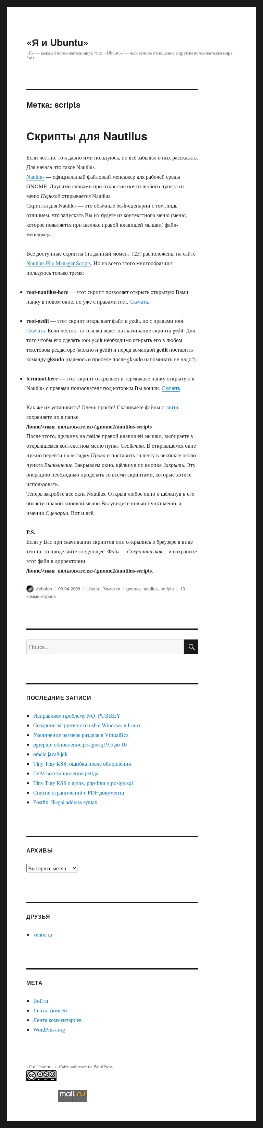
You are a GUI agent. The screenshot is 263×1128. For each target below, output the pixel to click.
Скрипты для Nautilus (86, 136)
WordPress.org (49, 1029)
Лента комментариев (57, 1019)
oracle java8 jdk (50, 753)
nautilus (150, 588)
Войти (40, 1000)
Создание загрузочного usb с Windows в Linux (87, 725)
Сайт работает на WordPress (86, 1067)
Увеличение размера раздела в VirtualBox (81, 734)
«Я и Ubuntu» (57, 42)
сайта (171, 407)
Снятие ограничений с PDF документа (78, 792)
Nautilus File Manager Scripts (58, 263)
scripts (167, 588)
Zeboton (44, 588)
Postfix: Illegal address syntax (65, 802)
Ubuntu (93, 588)
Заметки (111, 588)
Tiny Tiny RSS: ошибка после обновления (82, 763)
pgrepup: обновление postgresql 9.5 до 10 (80, 744)
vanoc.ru (42, 934)
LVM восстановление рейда (65, 773)
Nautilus (35, 176)
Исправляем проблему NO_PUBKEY (77, 715)
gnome (133, 588)
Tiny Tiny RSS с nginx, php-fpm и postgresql (83, 782)
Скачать (138, 301)
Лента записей (50, 1010)
